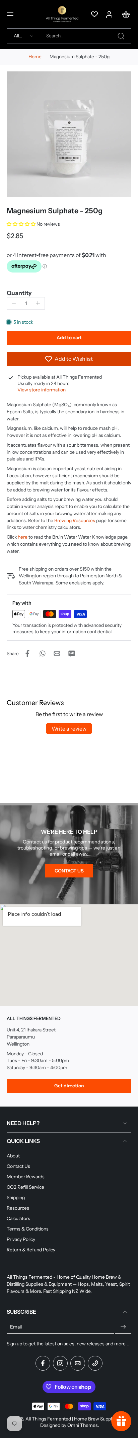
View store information (41, 389)
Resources (18, 1208)
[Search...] (121, 36)
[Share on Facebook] (27, 653)
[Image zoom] (69, 134)
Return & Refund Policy (31, 1249)
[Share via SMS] (71, 653)
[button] (10, 14)
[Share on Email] (57, 653)
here (22, 537)
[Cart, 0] (124, 14)
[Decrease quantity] (13, 303)
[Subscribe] (123, 1326)
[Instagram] (60, 1363)
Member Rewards (26, 1176)
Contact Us (18, 1166)
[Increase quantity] (38, 303)
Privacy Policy (21, 1239)
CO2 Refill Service (25, 1186)
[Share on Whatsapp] (42, 653)
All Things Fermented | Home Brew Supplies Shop (77, 1418)
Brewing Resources (74, 520)
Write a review (69, 728)
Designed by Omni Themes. (69, 1425)
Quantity (19, 292)
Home (35, 56)
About (13, 1155)
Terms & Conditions (28, 1229)
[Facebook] (43, 1363)
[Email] (77, 1363)
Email (16, 1327)
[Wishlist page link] (94, 14)
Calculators (18, 1218)
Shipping (16, 1197)
